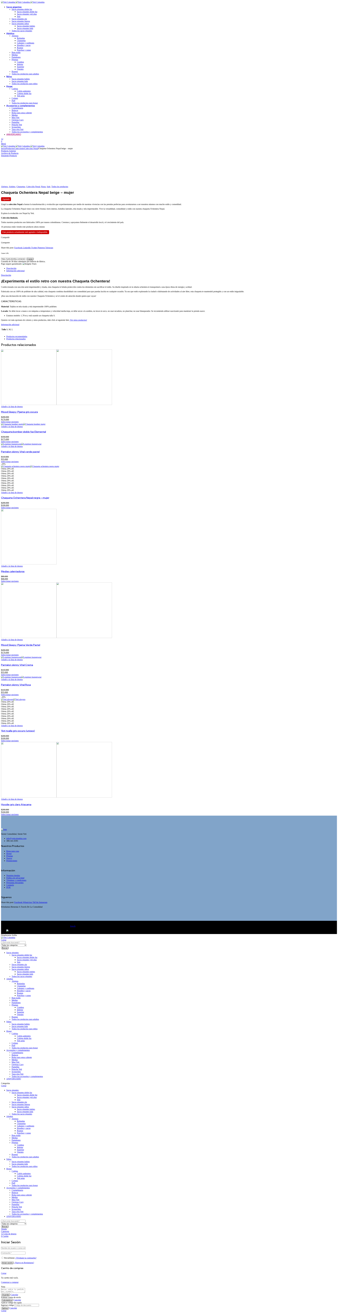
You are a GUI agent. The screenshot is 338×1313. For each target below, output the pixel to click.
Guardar (5, 1295)
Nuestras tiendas (13, 875)
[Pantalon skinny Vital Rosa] (21, 677)
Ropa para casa (12, 851)
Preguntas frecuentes (15, 883)
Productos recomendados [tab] (16, 336)
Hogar (9, 853)
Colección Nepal (31, 148)
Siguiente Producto (9, 156)
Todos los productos (59, 186)
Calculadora (7, 1300)
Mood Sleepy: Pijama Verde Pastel (20, 644)
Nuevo (9, 858)
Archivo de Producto (9, 153)
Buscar (5, 948)
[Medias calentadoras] (29, 564)
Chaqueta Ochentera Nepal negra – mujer (25, 497)
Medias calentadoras (13, 571)
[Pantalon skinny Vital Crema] (21, 657)
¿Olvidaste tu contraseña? (25, 1258)
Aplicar (5, 1308)
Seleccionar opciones (10, 422)
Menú (3, 144)
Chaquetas (20, 186)
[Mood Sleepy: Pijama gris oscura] (56, 404)
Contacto (10, 885)
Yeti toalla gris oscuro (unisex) (18, 730)
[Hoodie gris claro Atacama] (56, 797)
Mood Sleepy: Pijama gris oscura (19, 411)
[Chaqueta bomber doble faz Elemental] (23, 424)
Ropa (43, 186)
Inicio (3, 148)
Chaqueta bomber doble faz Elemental (23, 431)
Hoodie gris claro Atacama (16, 804)
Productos (10, 148)
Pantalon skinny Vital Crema (17, 664)
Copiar (30, 259)
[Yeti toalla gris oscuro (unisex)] (13, 699)
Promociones (11, 861)
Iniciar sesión (7, 1263)
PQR (8, 887)
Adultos (12, 186)
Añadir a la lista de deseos (12, 406)
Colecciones (19, 148)
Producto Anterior (8, 151)
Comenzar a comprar (9, 1282)
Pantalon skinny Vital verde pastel (20, 451)
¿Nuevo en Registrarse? (24, 1263)
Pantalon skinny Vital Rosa (16, 684)
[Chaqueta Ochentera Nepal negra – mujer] (30, 466)
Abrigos (4, 186)
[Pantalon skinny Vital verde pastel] (21, 444)
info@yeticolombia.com (16, 838)
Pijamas (9, 856)
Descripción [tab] (11, 268)
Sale (48, 186)
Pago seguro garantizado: (11, 264)
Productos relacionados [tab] (16, 339)
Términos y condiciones (16, 880)
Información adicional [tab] (15, 271)
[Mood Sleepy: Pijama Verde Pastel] (56, 637)
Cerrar (3, 940)
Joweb (73, 926)
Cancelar (14, 1295)
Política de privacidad (15, 878)
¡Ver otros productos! (78, 320)
